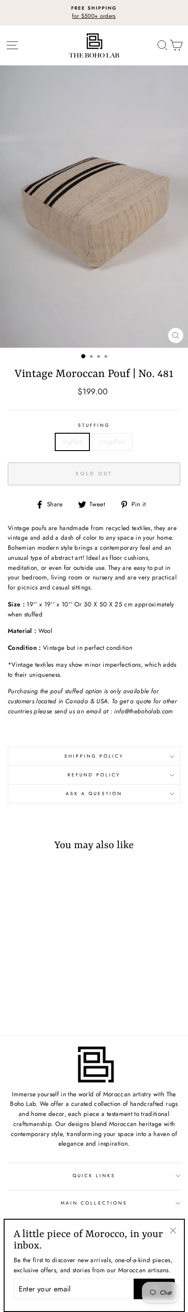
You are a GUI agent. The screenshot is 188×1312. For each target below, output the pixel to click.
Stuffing (94, 425)
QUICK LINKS (94, 1175)
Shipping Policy (94, 756)
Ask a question (94, 793)
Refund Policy (94, 774)
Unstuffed (112, 441)
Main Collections (94, 1203)
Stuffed (72, 441)
